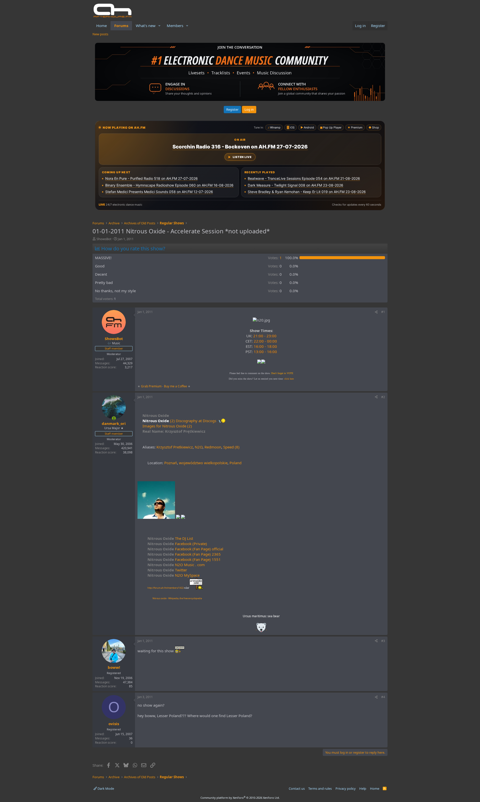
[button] (159, 25)
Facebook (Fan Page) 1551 (184, 559)
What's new (146, 25)
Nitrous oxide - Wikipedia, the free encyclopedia (177, 598)
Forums (121, 25)
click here (289, 378)
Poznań (170, 462)
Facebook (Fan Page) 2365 (184, 554)
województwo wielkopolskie (203, 462)
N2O (198, 446)
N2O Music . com (176, 564)
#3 (383, 641)
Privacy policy (346, 788)
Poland (236, 462)
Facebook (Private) (177, 543)
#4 (383, 697)
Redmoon (212, 446)
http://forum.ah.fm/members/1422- (168, 587)
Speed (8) (231, 446)
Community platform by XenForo (240, 797)
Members (175, 25)
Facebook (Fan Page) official (185, 548)
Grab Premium (151, 386)
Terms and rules (320, 788)
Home (101, 25)
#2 (383, 397)
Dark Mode (105, 788)
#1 (383, 312)
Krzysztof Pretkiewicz (174, 446)
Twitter (167, 569)
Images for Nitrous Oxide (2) (167, 425)
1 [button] (275, 257)
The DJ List (170, 538)
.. (261, 629)
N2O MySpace (174, 575)
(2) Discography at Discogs (193, 420)
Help (362, 788)
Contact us (297, 788)
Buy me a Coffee (175, 386)
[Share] (376, 312)
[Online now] (114, 418)
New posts (100, 34)
